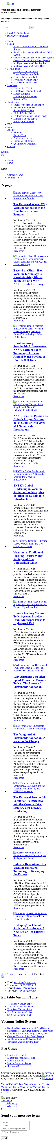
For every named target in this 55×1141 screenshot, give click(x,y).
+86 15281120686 (27, 985)
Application (13, 102)
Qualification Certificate (25, 143)
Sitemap (5, 1089)
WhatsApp (11, 1103)
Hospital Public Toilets (24, 107)
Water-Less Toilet (9, 1087)
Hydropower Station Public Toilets (30, 116)
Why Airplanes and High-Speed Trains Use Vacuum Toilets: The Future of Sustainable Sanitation (29, 681)
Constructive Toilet (22, 88)
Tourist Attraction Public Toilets (28, 105)
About (10, 129)
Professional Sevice (22, 138)
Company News (15, 175)
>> (32, 974)
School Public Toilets (23, 110)
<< (2, 974)
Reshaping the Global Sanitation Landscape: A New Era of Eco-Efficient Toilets (28, 930)
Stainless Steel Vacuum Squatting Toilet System (30, 1030)
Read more (18, 251)
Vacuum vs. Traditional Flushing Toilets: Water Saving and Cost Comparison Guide (28, 557)
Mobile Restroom (21, 93)
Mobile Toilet (13, 68)
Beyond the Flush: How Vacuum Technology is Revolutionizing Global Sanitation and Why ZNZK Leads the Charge (29, 277)
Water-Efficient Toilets (12, 1084)
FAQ (9, 124)
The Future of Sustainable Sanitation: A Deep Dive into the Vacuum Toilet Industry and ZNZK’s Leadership (29, 804)
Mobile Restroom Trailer (25, 96)
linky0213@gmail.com (18, 33)
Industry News (14, 177)
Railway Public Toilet (23, 121)
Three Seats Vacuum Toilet (26, 74)
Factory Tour (19, 135)
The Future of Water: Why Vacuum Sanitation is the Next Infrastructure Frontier (30, 209)
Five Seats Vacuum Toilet (25, 80)
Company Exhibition (23, 141)
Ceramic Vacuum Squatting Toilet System (33, 57)
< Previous (10, 974)
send (4, 1138)
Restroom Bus (20, 99)
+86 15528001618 (28, 990)
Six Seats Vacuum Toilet (25, 82)
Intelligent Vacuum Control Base (29, 66)
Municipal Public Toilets (25, 118)
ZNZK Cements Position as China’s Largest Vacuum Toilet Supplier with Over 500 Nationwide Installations (30, 422)
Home (10, 41)
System (10, 43)
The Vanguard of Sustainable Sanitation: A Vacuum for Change (29, 738)
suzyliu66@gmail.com (18, 35)
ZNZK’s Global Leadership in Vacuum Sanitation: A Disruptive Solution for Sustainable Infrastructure (28, 492)
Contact (11, 146)
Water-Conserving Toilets (36, 1084)
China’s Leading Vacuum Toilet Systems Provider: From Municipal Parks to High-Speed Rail (29, 618)
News (10, 127)
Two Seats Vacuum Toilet (25, 71)
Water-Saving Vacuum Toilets (33, 1087)
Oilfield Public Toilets (24, 113)
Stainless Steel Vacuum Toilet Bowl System (28, 1028)
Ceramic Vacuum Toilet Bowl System (31, 60)
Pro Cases (12, 85)
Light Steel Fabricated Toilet (27, 91)
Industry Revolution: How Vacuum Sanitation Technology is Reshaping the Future (29, 869)
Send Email (6, 1100)
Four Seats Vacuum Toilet (25, 77)
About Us (18, 132)
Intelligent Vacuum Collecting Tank (30, 63)
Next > (27, 974)
